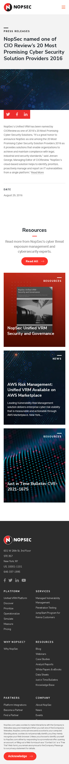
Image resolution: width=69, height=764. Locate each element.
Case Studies (43, 659)
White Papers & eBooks (48, 669)
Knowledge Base (45, 685)
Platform (12, 591)
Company (43, 698)
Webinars (41, 654)
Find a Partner (11, 715)
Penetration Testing (46, 607)
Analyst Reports (44, 664)
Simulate (8, 619)
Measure (8, 624)
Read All (32, 261)
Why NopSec (11, 649)
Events (39, 715)
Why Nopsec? (14, 642)
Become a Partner (13, 710)
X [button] (67, 3)
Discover (8, 603)
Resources (45, 642)
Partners (12, 698)
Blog (38, 649)
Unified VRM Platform (15, 598)
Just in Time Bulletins (47, 680)
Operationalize (12, 613)
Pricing (7, 629)
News (39, 710)
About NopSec (43, 705)
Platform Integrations (15, 705)
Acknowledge (17, 756)
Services (43, 591)
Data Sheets (42, 674)
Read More (37, 172)
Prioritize (8, 608)
